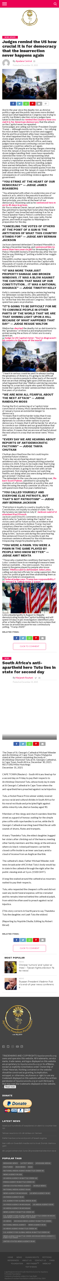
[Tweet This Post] (19, 102)
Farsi (51, 1260)
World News (39, 1186)
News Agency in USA (12, 1175)
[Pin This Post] (32, 102)
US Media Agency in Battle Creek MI (20, 1178)
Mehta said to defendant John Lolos (30, 569)
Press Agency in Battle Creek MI (18, 1182)
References (13, 1260)
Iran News (20, 1167)
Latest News (27, 1163)
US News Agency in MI (40, 1193)
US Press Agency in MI (13, 1197)
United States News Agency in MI (19, 1241)
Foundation (17, 1264)
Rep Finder (32, 1264)
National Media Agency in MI (16, 1190)
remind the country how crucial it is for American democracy (29, 120)
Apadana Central (24, 61)
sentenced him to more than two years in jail (28, 248)
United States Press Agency (17, 1186)
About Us (26, 1260)
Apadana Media (43, 1163)
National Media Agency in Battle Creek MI (23, 1171)
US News (7, 1221)
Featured (8, 1167)
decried (18, 328)
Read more (10, 1087)
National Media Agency (14, 1225)
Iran (30, 1167)
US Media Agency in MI (43, 1205)
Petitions (46, 1257)
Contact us (40, 1260)
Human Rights (32, 1257)
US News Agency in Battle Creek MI (20, 1229)
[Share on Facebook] (13, 102)
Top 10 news (31, 1267)
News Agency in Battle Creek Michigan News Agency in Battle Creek (28, 1237)
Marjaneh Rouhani (24, 677)
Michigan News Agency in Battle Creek (32, 1221)
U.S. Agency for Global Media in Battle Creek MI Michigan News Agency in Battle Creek (29, 1216)
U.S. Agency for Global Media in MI (19, 1201)
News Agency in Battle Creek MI (18, 1212)
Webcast (47, 1264)
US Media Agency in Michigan (16, 1208)
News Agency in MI (37, 1225)
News (19, 1257)
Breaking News (10, 1163)
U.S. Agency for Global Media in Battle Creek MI (26, 1232)
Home (10, 1257)
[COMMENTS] (46, 102)
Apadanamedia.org (46, 1055)
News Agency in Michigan (15, 1193)
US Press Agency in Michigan (16, 1205)
